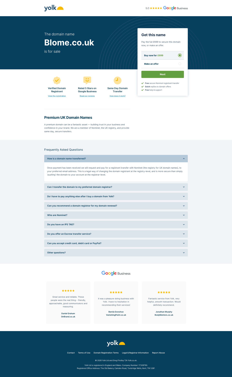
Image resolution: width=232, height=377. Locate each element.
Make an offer (151, 63)
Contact (71, 353)
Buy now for (153, 55)
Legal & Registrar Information (135, 353)
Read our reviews (87, 96)
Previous (42, 302)
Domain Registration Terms (106, 353)
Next (189, 302)
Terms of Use (84, 353)
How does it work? (118, 96)
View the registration (57, 96)
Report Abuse (158, 353)
